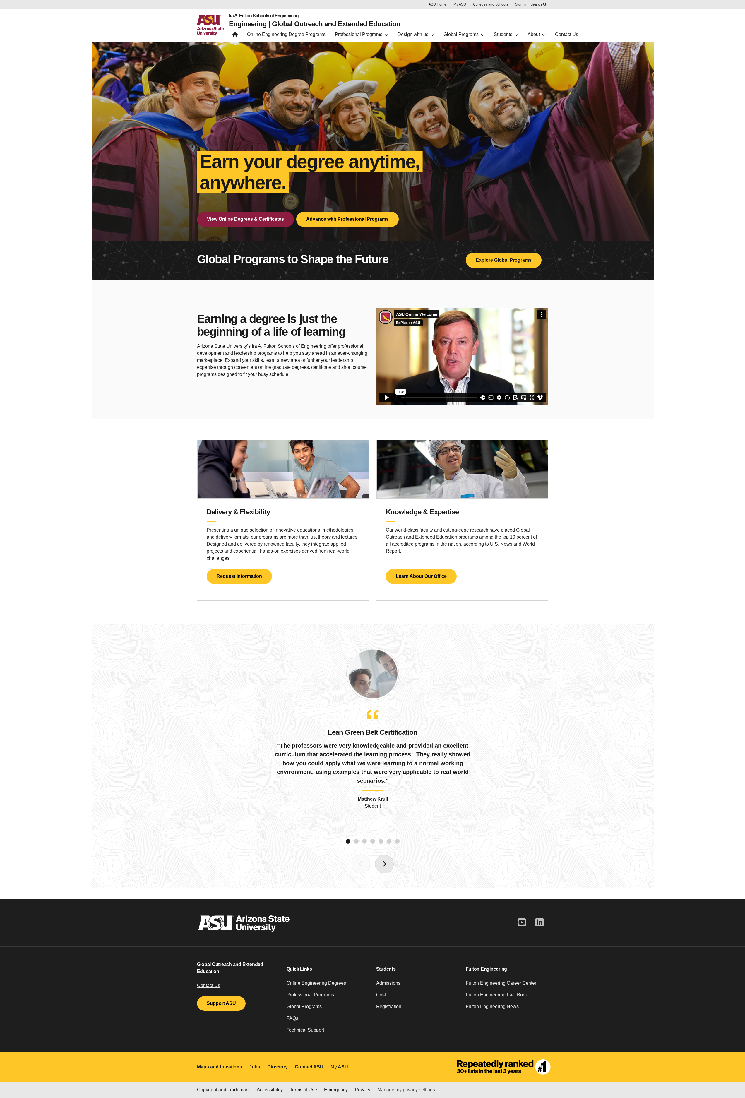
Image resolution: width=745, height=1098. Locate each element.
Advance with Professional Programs (347, 219)
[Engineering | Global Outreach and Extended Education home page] (235, 36)
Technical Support (305, 1029)
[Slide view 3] (364, 841)
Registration (388, 1006)
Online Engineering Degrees (316, 983)
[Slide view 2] (356, 841)
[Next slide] (384, 864)
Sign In (520, 4)
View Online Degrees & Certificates (245, 219)
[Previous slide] (361, 864)
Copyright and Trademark (223, 1089)
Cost (381, 994)
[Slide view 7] (397, 841)
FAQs (292, 1018)
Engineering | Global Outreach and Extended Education (314, 24)
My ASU (459, 4)
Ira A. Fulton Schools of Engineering (264, 15)
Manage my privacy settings (406, 1089)
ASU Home (437, 4)
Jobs (254, 1066)
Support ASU (221, 1003)
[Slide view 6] (389, 841)
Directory (277, 1066)
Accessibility (270, 1089)
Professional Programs (310, 994)
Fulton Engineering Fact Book (497, 994)
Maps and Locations (219, 1066)
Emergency (336, 1089)
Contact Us (208, 985)
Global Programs (304, 1006)
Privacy (362, 1089)
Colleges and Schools (490, 4)
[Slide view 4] (372, 841)
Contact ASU (309, 1066)
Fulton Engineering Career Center (501, 983)
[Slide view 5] (381, 841)
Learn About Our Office (421, 576)
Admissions (388, 983)
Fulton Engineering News (492, 1006)
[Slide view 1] (348, 841)
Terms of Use (303, 1089)
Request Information (239, 576)
